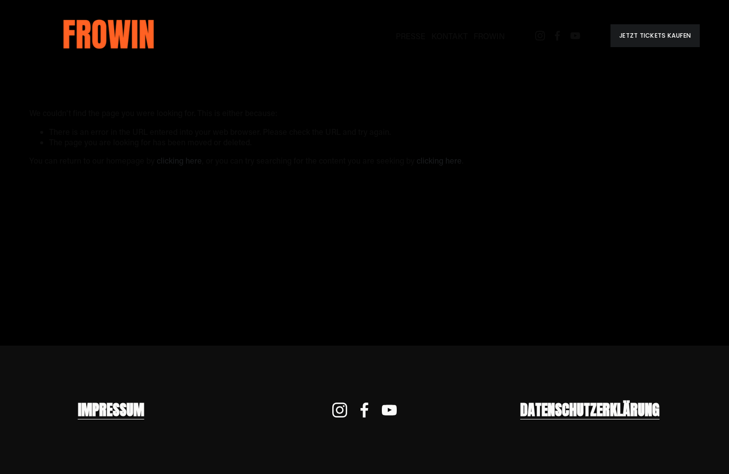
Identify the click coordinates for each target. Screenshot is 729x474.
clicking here (179, 160)
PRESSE (410, 36)
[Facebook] (557, 36)
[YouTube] (575, 36)
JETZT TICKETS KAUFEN (655, 35)
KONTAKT (449, 36)
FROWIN (489, 36)
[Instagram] (540, 36)
